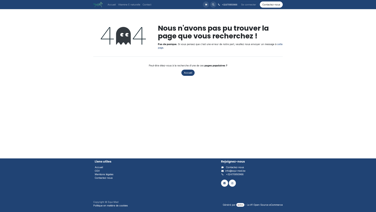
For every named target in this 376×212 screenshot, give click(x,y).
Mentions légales (104, 174)
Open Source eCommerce (268, 204)
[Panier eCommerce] (206, 4)
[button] (213, 4)
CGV (97, 170)
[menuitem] (111, 5)
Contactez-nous (271, 4)
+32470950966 (235, 174)
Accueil (188, 72)
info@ (228, 170)
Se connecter (248, 4)
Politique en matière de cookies (110, 205)
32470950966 (230, 4)
